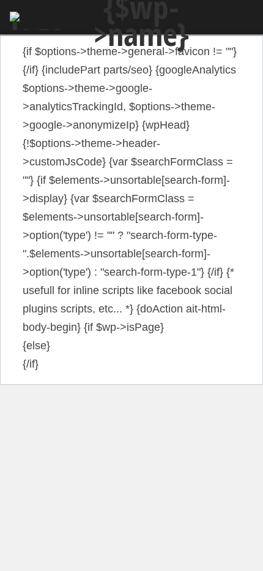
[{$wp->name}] (38, 21)
